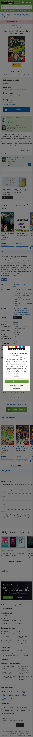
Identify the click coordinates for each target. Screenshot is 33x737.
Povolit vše (16, 382)
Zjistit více (16, 375)
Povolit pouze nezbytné (16, 385)
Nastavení (16, 388)
